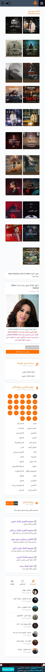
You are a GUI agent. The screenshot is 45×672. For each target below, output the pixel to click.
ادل (34, 476)
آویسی (33, 480)
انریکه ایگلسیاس (17, 466)
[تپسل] (1, 665)
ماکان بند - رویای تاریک (23, 641)
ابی (21, 447)
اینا (34, 423)
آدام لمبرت (19, 433)
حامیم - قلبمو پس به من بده (22, 632)
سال (8, 503)
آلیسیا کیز (31, 490)
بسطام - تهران (26, 590)
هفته (16, 503)
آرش (21, 461)
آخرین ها (33, 584)
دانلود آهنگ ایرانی (28, 372)
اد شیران (32, 461)
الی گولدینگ (18, 442)
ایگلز (21, 476)
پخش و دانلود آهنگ (22, 351)
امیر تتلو (32, 442)
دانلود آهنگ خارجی (28, 376)
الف (35, 396)
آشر (21, 457)
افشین (33, 433)
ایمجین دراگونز (30, 471)
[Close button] (44, 665)
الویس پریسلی (17, 452)
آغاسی (33, 485)
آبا (34, 452)
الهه (34, 466)
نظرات (12, 584)
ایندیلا (33, 457)
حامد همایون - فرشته (24, 649)
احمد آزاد (19, 423)
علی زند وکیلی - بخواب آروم (22, 598)
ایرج (21, 480)
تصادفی (22, 584)
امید (33, 438)
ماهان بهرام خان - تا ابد (23, 624)
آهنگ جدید (34, 334)
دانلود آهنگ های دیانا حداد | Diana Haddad (25, 286)
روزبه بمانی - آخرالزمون (24, 615)
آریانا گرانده (18, 471)
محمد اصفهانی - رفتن (24, 607)
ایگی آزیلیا (31, 447)
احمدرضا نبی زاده (17, 485)
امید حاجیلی (31, 428)
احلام (20, 438)
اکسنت (20, 428)
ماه (12, 503)
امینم (20, 490)
